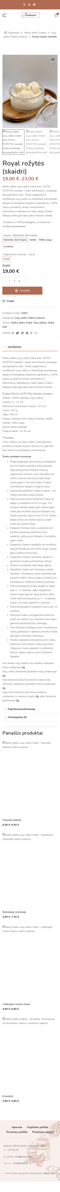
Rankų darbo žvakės (35, 32)
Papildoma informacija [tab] (21, 709)
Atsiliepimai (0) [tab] (17, 717)
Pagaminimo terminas (15, 254)
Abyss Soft (49, 1173)
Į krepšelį (25, 290)
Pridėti (10, 301)
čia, (37, 696)
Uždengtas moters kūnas (16, 1004)
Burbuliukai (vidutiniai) (14, 912)
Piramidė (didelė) (11, 820)
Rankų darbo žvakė (21, 322)
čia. (23, 667)
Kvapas (7, 235)
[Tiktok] (29, 4)
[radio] (15, 239)
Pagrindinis (14, 32)
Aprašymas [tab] (14, 347)
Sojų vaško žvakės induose (30, 318)
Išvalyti (6, 265)
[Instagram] (24, 4)
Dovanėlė (7, 1096)
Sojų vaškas (40, 322)
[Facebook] (34, 4)
